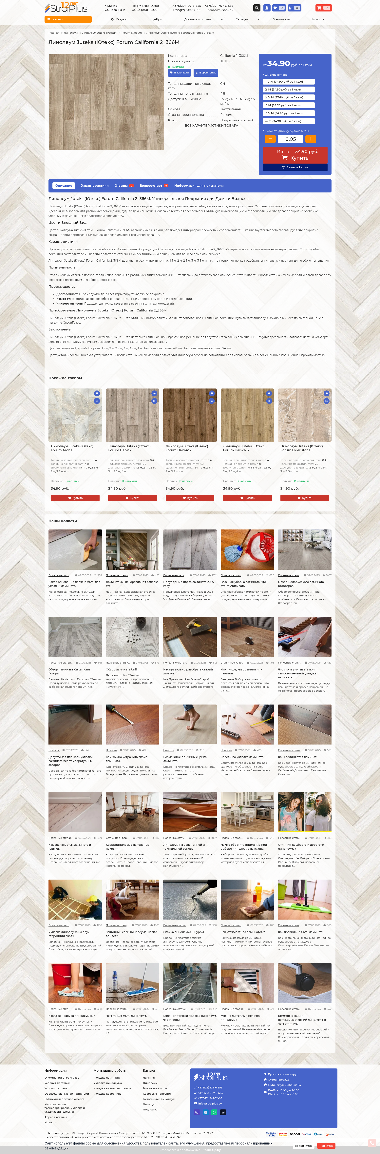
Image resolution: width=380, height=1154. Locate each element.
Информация (56, 1070)
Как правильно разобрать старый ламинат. (188, 671)
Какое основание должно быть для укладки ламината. (74, 584)
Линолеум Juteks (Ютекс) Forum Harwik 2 (187, 448)
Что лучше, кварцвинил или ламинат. (241, 671)
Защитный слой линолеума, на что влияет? (131, 934)
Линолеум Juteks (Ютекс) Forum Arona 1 (72, 448)
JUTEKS (226, 61)
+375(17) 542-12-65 (210, 1098)
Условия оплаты (56, 1088)
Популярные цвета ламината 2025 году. (188, 584)
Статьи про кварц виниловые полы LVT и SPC (232, 662)
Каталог (149, 1070)
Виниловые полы (155, 1088)
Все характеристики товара (211, 126)
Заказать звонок (220, 10)
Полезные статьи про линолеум (174, 837)
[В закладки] (97, 393)
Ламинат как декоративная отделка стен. (132, 584)
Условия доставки (57, 1082)
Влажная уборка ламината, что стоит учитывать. (243, 584)
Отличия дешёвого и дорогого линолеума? (301, 846)
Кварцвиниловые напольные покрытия (127, 846)
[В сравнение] (97, 401)
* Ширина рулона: (275, 74)
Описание (63, 186)
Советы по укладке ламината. (242, 757)
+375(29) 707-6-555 (210, 1092)
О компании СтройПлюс (62, 1077)
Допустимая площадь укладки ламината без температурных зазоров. (70, 761)
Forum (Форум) (132, 32)
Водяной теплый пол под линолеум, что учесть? (190, 1018)
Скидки (121, 19)
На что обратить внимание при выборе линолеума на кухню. (244, 846)
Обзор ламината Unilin (123, 669)
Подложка (150, 1109)
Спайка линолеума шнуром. (183, 932)
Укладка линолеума (108, 1082)
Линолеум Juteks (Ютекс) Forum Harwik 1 (129, 448)
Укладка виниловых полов (112, 1088)
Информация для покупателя (199, 186)
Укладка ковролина (108, 1093)
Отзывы (123, 186)
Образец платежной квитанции (67, 1093)
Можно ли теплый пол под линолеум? (240, 1018)
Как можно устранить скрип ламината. (126, 759)
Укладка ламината (107, 1077)
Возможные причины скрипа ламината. (185, 759)
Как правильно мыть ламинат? (300, 932)
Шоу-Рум (155, 19)
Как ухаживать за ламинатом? (243, 932)
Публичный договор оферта (65, 1099)
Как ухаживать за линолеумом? (71, 1016)
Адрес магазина (56, 1117)
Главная (53, 32)
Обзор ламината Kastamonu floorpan (69, 671)
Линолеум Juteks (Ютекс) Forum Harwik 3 (244, 448)
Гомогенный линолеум (159, 1099)
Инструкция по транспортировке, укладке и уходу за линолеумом (65, 1108)
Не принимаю (303, 1145)
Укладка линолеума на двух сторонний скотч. (68, 934)
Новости (318, 19)
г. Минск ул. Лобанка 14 (284, 1084)
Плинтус (149, 1104)
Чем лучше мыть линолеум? (126, 1016)
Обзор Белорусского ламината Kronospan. (301, 584)
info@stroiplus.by (210, 1103)
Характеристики (95, 186)
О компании (281, 19)
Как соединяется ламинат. (297, 757)
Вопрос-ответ (153, 186)
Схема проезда (278, 1079)
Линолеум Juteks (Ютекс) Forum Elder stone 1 (301, 448)
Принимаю (326, 1145)
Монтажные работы (110, 1070)
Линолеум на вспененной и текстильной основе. (184, 846)
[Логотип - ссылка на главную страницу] (223, 1077)
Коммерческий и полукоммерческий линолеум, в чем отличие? (302, 1019)
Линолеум (71, 32)
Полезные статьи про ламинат (60, 575)
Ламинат (149, 1077)
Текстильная (230, 109)
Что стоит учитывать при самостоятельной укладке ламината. (297, 673)
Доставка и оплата (197, 19)
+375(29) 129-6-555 (210, 1087)
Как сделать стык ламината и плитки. (69, 846)
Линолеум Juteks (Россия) (99, 32)
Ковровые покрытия (157, 1093)
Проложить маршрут (283, 1074)
